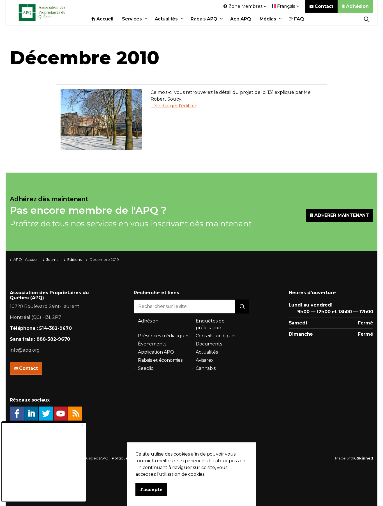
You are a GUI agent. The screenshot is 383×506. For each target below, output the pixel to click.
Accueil (104, 19)
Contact (324, 6)
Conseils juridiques (216, 335)
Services (132, 19)
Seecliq (146, 368)
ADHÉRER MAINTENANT (341, 215)
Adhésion (357, 6)
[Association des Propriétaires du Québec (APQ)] (49, 12)
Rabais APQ (204, 19)
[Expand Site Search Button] (366, 19)
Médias (268, 19)
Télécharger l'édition (173, 105)
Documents (209, 344)
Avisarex (205, 360)
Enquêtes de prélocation (210, 324)
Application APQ (156, 352)
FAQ (299, 19)
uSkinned (363, 458)
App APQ (240, 19)
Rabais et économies (160, 360)
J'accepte (151, 489)
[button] (242, 307)
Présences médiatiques (163, 335)
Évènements (152, 344)
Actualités (166, 19)
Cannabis (206, 368)
